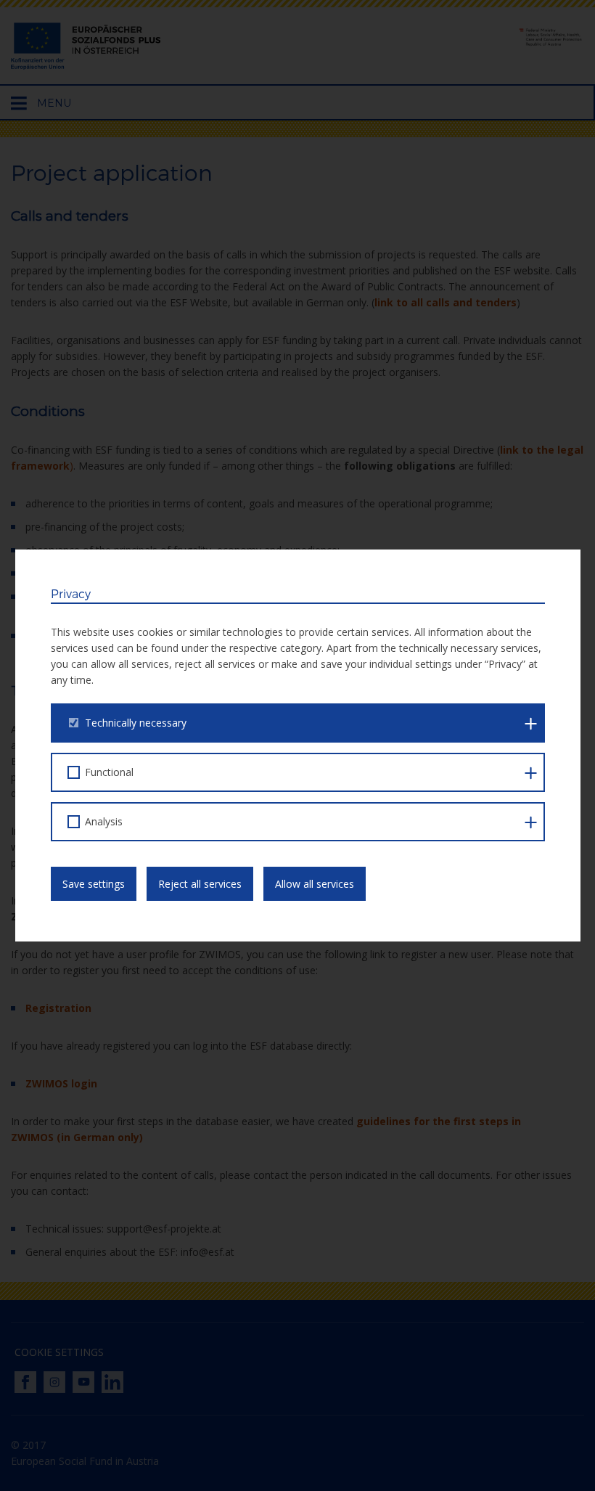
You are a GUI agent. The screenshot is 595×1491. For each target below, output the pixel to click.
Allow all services (314, 884)
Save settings (93, 884)
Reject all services (200, 884)
